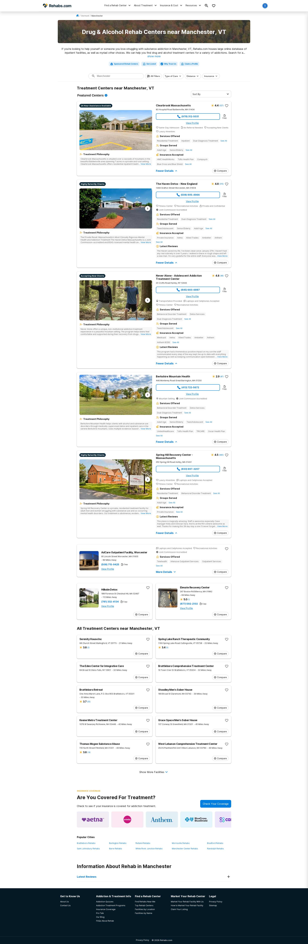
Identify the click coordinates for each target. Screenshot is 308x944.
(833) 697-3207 (190, 469)
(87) (221, 376)
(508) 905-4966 (190, 194)
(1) (189, 599)
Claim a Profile (191, 64)
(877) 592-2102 (189, 604)
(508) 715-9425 (110, 564)
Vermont (85, 16)
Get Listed (151, 64)
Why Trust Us (170, 64)
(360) (221, 455)
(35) (88, 701)
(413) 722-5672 (190, 387)
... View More (145, 164)
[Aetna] (93, 819)
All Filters (155, 76)
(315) (221, 184)
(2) (88, 647)
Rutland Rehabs (143, 843)
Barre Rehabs (115, 848)
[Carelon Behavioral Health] (231, 819)
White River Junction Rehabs (149, 848)
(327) (221, 105)
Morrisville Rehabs (181, 843)
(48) (221, 275)
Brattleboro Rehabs (86, 843)
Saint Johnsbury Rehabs (88, 848)
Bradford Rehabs (215, 843)
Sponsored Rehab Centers (126, 64)
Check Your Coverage (216, 803)
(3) (167, 647)
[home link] (77, 15)
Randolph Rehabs (215, 848)
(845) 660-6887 (190, 289)
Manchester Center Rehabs (185, 848)
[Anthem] (162, 819)
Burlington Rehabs (117, 843)
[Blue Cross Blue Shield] (196, 819)
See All (223, 141)
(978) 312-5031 (190, 116)
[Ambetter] (127, 819)
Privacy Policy (142, 940)
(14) (88, 752)
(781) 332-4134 (110, 601)
